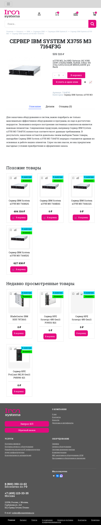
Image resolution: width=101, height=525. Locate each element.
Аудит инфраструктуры (14, 452)
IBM (28, 31)
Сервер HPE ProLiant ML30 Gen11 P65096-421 (19, 374)
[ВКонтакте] (57, 475)
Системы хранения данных (63, 449)
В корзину (76, 75)
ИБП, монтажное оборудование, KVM (67, 455)
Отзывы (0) (65, 106)
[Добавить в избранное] (84, 81)
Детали (50, 106)
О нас (54, 414)
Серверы (55, 444)
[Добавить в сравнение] (90, 81)
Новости (55, 420)
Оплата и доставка (65, 520)
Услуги (34, 520)
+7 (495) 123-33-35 (17, 493)
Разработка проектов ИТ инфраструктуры (22, 449)
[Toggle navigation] (8, 4)
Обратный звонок (26, 430)
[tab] (35, 106)
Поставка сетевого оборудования (19, 447)
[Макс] (61, 475)
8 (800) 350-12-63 (16, 484)
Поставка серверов (12, 444)
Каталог (20, 31)
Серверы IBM (39, 31)
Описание (35, 106)
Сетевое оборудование (61, 447)
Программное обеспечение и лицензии (68, 458)
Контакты (56, 417)
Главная (9, 31)
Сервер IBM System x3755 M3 (78, 95)
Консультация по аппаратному (18, 455)
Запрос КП (26, 423)
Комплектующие (59, 452)
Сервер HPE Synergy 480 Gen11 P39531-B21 (50, 319)
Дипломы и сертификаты (62, 423)
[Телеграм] (53, 475)
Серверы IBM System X (57, 31)
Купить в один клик (67, 82)
